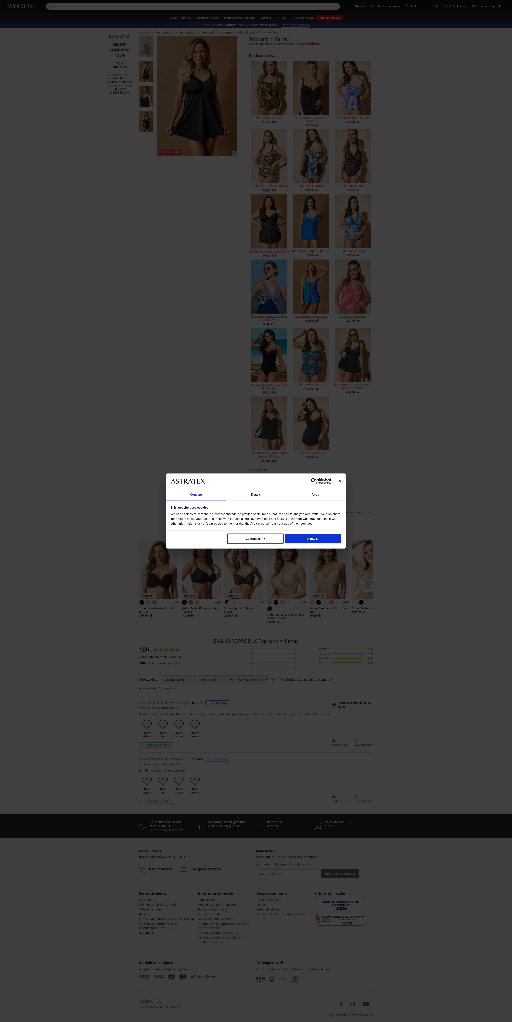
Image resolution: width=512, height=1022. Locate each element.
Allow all (313, 538)
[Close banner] (340, 481)
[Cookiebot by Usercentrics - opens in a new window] (313, 481)
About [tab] (316, 494)
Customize (253, 538)
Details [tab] (256, 494)
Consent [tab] (196, 494)
